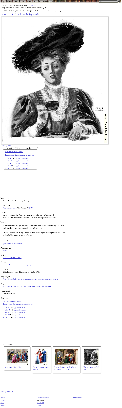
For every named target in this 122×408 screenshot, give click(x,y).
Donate (9, 1)
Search (50, 1)
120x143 (9, 161)
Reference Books (77, 397)
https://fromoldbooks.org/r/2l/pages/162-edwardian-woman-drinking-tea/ (27, 286)
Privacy (2, 405)
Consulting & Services (43, 397)
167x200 (9, 163)
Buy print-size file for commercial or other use (20, 155)
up (6, 145)
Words (29, 1)
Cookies (39, 405)
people (5, 243)
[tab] (9, 148)
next (9, 145)
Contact (2, 400)
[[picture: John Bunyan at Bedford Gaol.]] (91, 357)
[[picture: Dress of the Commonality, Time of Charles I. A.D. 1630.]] (66, 357)
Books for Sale (40, 403)
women (10, 243)
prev (3, 145)
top (12, 391)
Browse (16, 1)
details (36, 14)
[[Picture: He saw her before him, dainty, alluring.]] (54, 80)
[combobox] (108, 1)
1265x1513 (8, 168)
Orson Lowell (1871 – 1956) (12, 258)
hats (15, 243)
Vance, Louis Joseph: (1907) (18, 208)
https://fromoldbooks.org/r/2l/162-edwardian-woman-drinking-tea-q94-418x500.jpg (30, 279)
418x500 (9, 158)
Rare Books (43, 1)
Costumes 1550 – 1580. (13, 367)
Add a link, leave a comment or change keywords (19, 265)
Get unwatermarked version (14, 151)
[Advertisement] (17, 183)
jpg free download (22, 158)
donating (33, 5)
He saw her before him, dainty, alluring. (16, 14)
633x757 (9, 166)
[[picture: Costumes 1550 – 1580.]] (17, 357)
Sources (22, 1)
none (4, 250)
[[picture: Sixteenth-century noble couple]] (41, 357)
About (35, 1)
